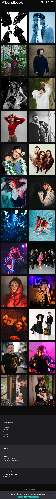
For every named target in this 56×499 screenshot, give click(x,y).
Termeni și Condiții (7, 471)
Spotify (6, 434)
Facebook (6, 429)
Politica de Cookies (33, 496)
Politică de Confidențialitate (10, 474)
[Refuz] (54, 495)
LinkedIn (6, 436)
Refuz (25, 496)
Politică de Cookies (8, 476)
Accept (20, 496)
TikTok (6, 432)
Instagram (6, 427)
